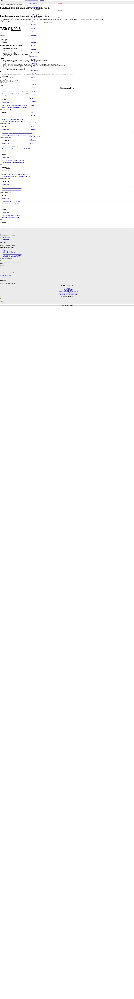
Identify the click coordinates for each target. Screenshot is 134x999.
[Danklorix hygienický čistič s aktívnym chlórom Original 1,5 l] (15, 146)
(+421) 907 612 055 (4, 239)
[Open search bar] (45, 8)
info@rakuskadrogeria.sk (5, 237)
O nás (4, 250)
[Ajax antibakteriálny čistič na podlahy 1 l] (11, 215)
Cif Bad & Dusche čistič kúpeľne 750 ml (11, 203)
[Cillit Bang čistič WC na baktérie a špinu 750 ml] (13, 160)
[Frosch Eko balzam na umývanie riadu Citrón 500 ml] (14, 105)
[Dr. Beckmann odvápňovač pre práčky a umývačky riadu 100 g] (16, 174)
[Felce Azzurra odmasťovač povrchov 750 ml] (12, 119)
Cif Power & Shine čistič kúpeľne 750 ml (11, 190)
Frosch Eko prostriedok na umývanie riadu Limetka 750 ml (15, 93)
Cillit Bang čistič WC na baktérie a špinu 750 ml (13, 162)
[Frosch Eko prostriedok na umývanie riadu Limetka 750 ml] (15, 91)
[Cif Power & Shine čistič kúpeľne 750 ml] (11, 188)
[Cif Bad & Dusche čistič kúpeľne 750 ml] (11, 201)
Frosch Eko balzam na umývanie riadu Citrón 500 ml (14, 107)
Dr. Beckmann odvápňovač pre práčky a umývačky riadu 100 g (16, 176)
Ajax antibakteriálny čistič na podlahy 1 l (11, 217)
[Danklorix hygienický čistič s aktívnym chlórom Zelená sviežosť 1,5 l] (17, 133)
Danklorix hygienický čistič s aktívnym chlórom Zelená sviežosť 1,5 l (18, 135)
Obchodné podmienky (9, 252)
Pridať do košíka (4, 39)
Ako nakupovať (8, 251)
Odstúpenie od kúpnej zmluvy (12, 254)
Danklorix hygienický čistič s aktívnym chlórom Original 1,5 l (16, 148)
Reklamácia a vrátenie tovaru (12, 255)
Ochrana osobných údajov (11, 256)
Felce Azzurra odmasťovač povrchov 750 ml (12, 121)
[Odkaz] (9, 232)
